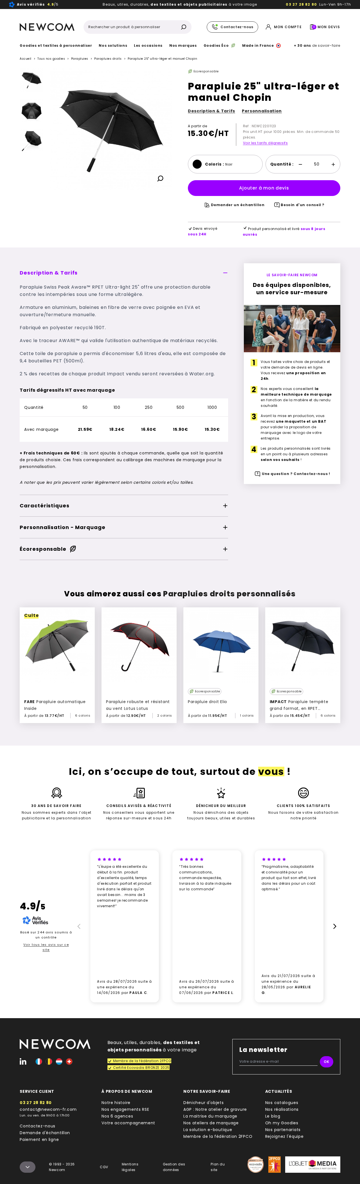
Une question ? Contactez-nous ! (296, 473)
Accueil (26, 59)
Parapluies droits (108, 58)
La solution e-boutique (207, 1129)
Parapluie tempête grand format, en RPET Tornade (299, 708)
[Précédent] (31, 72)
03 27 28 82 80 (301, 4)
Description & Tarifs (211, 111)
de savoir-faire (317, 45)
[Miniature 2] (31, 141)
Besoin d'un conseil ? (303, 204)
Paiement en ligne (39, 1139)
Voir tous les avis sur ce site (46, 947)
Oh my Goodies (281, 1123)
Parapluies (79, 59)
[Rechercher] (183, 27)
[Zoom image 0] (111, 129)
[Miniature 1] (31, 110)
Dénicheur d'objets (203, 1102)
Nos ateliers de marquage (211, 1123)
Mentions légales (130, 1167)
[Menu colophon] (27, 1167)
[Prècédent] (78, 926)
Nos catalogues (281, 1102)
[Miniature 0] (31, 80)
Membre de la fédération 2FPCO (217, 1136)
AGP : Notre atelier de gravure (215, 1109)
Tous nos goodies (51, 59)
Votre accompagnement (128, 1123)
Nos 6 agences (117, 1116)
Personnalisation (262, 111)
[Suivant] (31, 233)
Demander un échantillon (238, 204)
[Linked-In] (23, 1061)
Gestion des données (174, 1167)
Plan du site (218, 1167)
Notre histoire (116, 1102)
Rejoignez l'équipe (284, 1136)
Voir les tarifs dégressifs (265, 143)
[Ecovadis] (256, 1164)
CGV (104, 1167)
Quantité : (282, 164)
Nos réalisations (282, 1109)
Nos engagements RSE (125, 1109)
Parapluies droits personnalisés (229, 593)
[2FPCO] (274, 1164)
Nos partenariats (283, 1129)
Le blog (272, 1116)
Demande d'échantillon (45, 1133)
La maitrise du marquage (210, 1116)
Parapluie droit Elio (207, 701)
